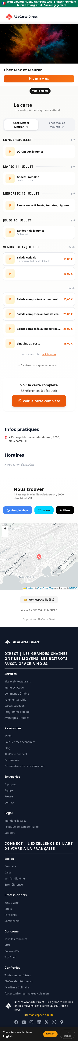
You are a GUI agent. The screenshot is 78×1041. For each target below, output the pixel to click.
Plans (66, 510)
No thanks (67, 1034)
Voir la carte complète (41, 401)
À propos (10, 784)
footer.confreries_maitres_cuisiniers (27, 993)
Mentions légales (15, 820)
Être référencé (14, 884)
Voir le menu (41, 79)
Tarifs (8, 736)
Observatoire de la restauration (24, 766)
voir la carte (49, 354)
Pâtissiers (11, 915)
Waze (46, 510)
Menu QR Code (14, 687)
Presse (9, 796)
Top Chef (10, 957)
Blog (7, 748)
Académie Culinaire (17, 987)
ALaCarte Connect (16, 754)
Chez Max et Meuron (21, 125)
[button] (39, 556)
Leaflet (29, 588)
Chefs (8, 909)
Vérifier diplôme (15, 878)
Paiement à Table (15, 699)
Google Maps (19, 510)
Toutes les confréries (18, 975)
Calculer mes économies (20, 742)
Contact (9, 802)
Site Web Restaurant (17, 681)
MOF (7, 945)
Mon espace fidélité (39, 599)
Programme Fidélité (17, 711)
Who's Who (12, 902)
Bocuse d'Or (12, 951)
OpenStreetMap (45, 588)
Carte (8, 872)
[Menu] (71, 16)
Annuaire (10, 866)
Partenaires (12, 760)
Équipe (9, 790)
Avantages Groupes (17, 718)
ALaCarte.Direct (25, 17)
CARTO (73, 588)
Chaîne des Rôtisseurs (19, 981)
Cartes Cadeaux (14, 705)
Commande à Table (17, 693)
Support (10, 833)
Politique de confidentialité (22, 826)
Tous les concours (16, 939)
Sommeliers (12, 921)
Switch (50, 1034)
